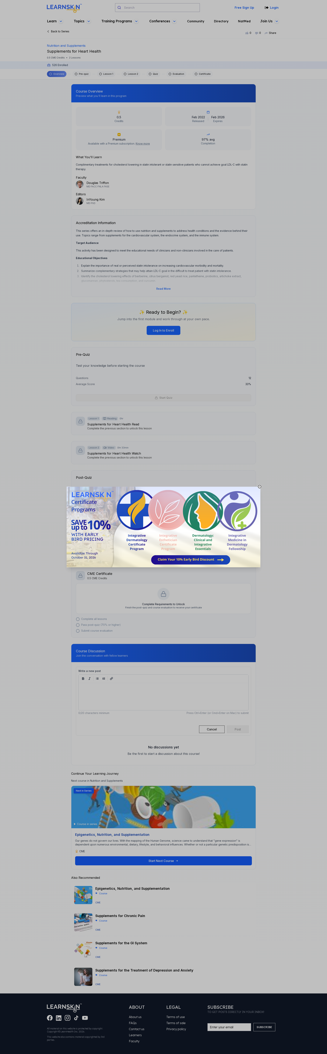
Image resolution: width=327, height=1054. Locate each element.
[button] (163, 527)
